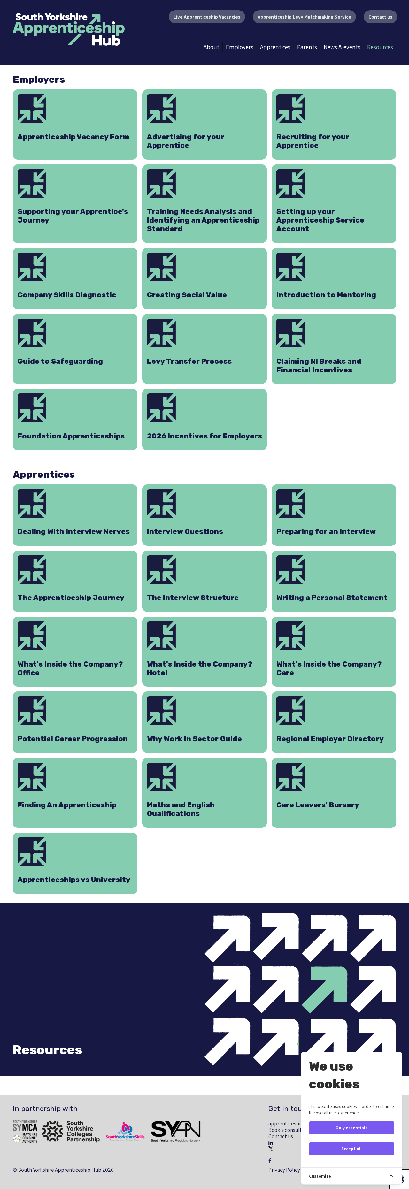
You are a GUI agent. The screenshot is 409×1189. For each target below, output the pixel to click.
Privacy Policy (284, 1169)
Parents (307, 47)
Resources (380, 47)
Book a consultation (291, 1129)
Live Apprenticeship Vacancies (207, 17)
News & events (342, 47)
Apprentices (275, 47)
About (211, 47)
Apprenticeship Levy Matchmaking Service (304, 17)
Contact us (380, 17)
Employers (239, 47)
